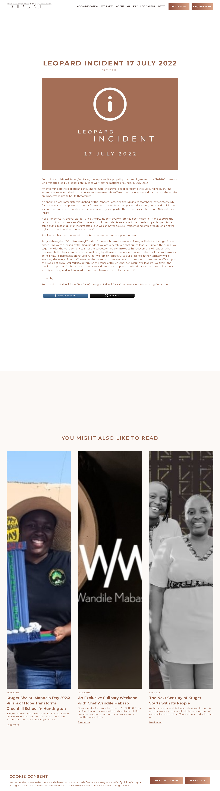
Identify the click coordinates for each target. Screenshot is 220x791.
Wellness (107, 6)
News (161, 6)
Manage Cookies (167, 780)
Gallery (132, 6)
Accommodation (87, 6)
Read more (13, 724)
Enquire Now (202, 6)
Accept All (197, 780)
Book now (179, 6)
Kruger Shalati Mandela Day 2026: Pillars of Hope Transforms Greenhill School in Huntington (38, 703)
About (120, 6)
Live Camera (147, 6)
